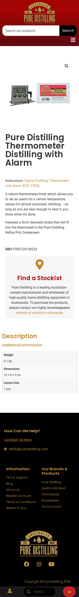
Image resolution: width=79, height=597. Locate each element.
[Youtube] (51, 564)
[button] (73, 40)
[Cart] (69, 591)
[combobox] (30, 30)
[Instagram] (39, 564)
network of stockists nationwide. (40, 313)
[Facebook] (26, 564)
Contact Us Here (18, 439)
